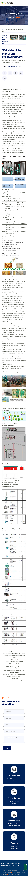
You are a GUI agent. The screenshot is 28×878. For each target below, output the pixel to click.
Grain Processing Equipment (10, 870)
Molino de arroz (7, 872)
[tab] (5, 39)
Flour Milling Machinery (14, 874)
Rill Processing (16, 872)
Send (7, 748)
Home (10, 17)
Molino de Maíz (22, 870)
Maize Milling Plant (15, 66)
